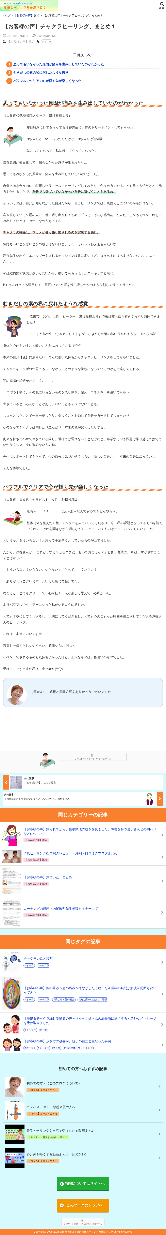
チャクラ (46, 41)
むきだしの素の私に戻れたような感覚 (39, 72)
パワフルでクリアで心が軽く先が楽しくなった (45, 81)
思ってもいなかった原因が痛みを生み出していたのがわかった (56, 64)
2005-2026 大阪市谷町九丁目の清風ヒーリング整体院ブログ (80, 1231)
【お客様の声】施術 (21, 41)
